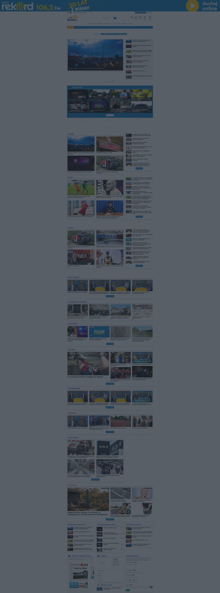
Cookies (95, 318)
